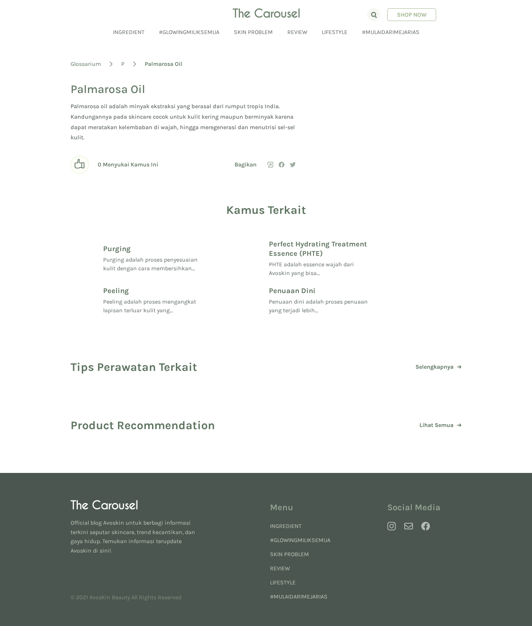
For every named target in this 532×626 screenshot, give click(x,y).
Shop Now (412, 14)
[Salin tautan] (270, 165)
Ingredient (128, 32)
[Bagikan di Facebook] (281, 165)
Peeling (116, 291)
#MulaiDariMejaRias (390, 32)
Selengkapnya (434, 367)
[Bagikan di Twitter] (293, 165)
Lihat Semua (436, 425)
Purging (117, 249)
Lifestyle (334, 32)
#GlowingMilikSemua (189, 32)
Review (297, 32)
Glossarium (86, 63)
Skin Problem (253, 32)
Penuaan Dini (292, 291)
